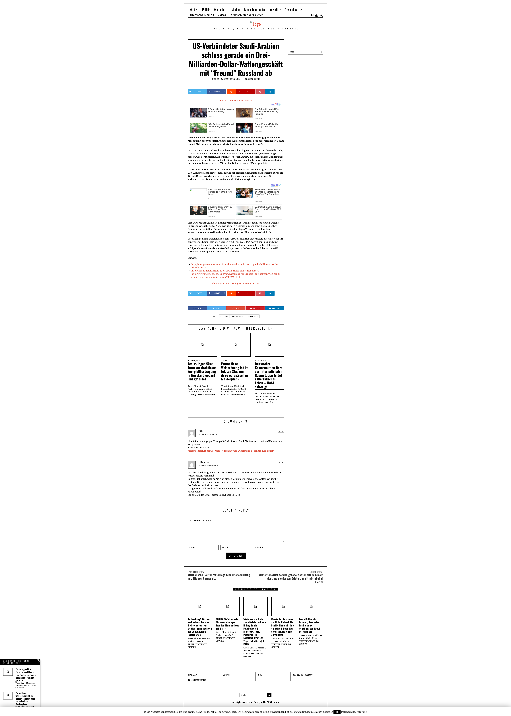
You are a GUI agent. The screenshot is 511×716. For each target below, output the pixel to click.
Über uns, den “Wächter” (302, 674)
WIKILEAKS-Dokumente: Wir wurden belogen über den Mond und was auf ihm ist (227, 623)
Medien (235, 9)
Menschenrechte (254, 9)
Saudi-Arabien (237, 316)
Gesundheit (292, 9)
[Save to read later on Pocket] (260, 91)
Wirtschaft (221, 9)
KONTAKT (226, 674)
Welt (192, 9)
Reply (281, 431)
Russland (224, 316)
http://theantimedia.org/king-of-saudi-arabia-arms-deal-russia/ (225, 270)
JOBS (259, 674)
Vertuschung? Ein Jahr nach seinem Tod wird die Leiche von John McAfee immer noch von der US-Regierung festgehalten (200, 626)
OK (337, 712)
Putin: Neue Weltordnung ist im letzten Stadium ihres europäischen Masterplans (234, 371)
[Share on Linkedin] (270, 91)
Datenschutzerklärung (197, 679)
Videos (222, 14)
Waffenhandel (252, 316)
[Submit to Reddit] (231, 91)
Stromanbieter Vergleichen (246, 14)
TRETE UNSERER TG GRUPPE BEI (236, 100)
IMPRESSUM (192, 674)
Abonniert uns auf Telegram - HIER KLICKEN (236, 283)
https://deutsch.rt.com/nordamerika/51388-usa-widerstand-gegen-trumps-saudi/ (231, 450)
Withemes (273, 702)
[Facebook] (312, 15)
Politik (206, 9)
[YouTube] (316, 15)
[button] (320, 51)
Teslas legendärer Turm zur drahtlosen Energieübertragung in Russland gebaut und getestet (202, 371)
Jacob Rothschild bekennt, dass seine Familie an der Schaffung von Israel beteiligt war (309, 625)
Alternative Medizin (201, 14)
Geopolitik (254, 79)
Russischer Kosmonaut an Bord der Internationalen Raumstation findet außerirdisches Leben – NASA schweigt (269, 375)
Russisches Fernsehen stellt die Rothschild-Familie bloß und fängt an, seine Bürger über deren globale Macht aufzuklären (282, 626)
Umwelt (273, 9)
